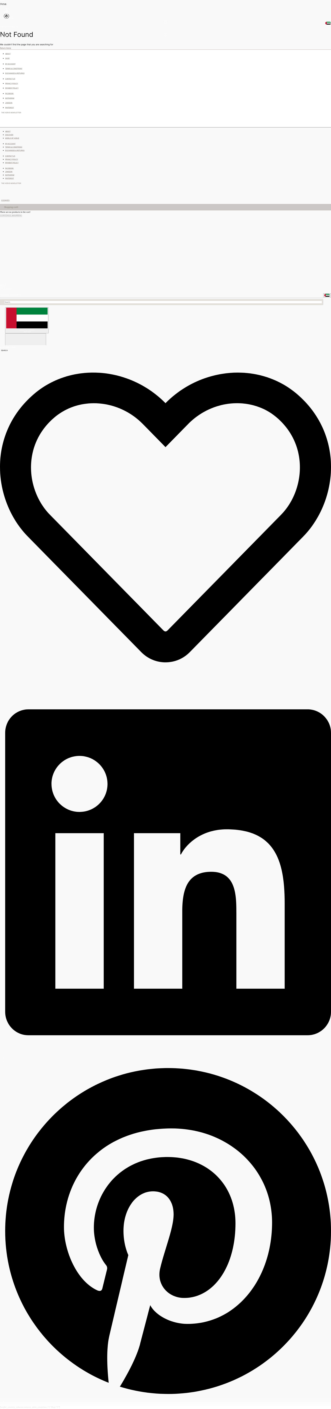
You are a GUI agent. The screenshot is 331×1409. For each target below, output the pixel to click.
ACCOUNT (4, 31)
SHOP (2, 5)
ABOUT (2, 1)
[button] (3, 5)
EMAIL (5, 121)
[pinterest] (168, 1398)
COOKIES (5, 200)
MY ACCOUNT (6, 289)
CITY (164, 121)
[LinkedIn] (168, 1058)
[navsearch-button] (4, 350)
